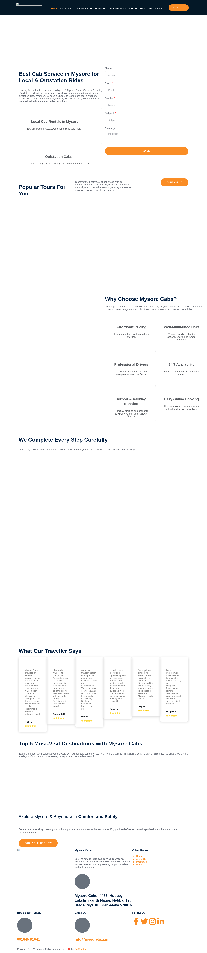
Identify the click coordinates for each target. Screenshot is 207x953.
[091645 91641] (24, 925)
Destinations (137, 8)
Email (108, 83)
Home (54, 8)
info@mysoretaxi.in (91, 939)
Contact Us (155, 8)
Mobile (109, 98)
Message (110, 128)
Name (108, 68)
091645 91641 (28, 939)
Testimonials (118, 8)
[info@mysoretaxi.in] (82, 925)
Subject (109, 113)
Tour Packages (83, 8)
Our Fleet (101, 8)
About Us (65, 8)
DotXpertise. (81, 949)
